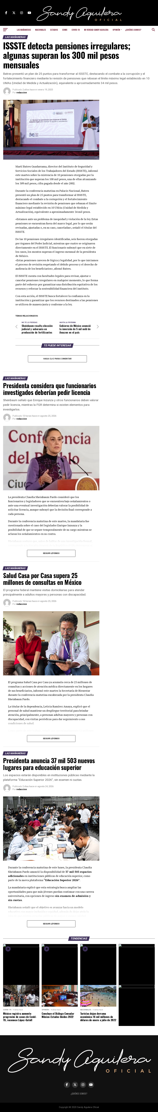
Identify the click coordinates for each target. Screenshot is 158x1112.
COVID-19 (76, 29)
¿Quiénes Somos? (133, 29)
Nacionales (40, 29)
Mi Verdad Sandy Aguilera (96, 29)
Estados (54, 29)
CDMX (64, 29)
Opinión (116, 29)
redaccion (21, 92)
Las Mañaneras (24, 29)
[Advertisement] (130, 119)
